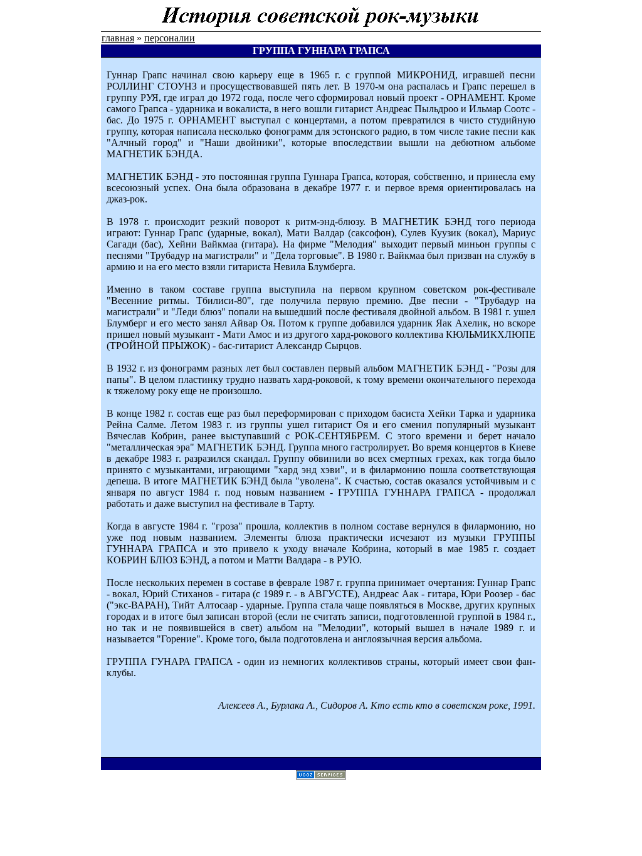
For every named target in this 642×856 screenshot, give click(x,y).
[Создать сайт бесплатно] (321, 776)
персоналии (169, 38)
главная (118, 38)
